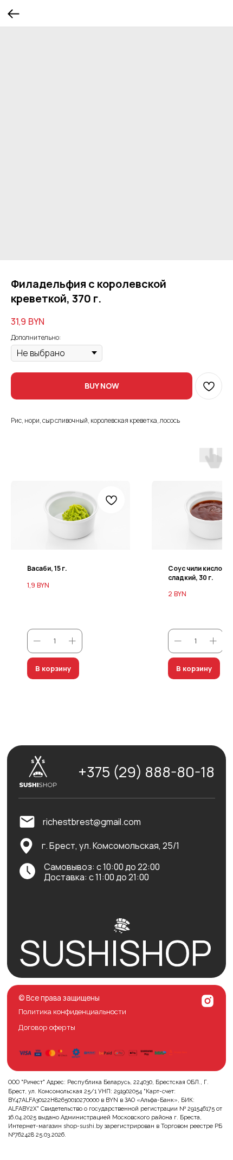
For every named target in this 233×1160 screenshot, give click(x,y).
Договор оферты (46, 1027)
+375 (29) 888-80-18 (146, 772)
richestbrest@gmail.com (92, 822)
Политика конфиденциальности (72, 1011)
